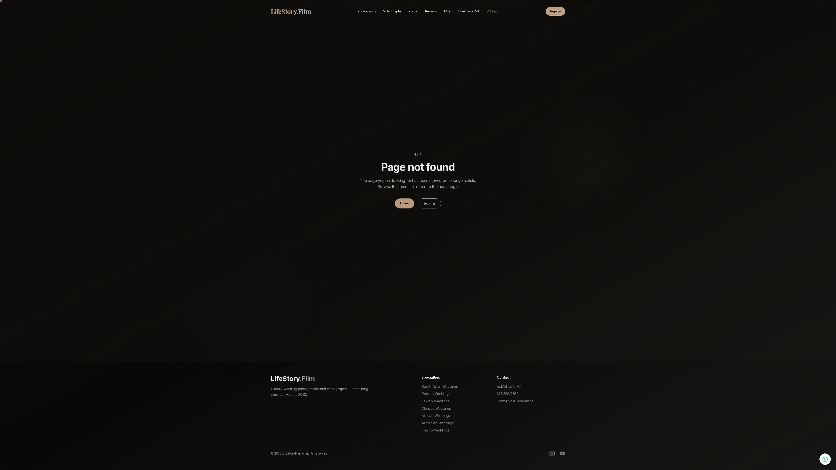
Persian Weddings (435, 393)
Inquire (555, 11)
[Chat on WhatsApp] (825, 459)
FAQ (447, 11)
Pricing (413, 11)
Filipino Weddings (435, 430)
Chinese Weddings (436, 408)
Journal (429, 203)
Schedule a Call (468, 11)
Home (404, 203)
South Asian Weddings (439, 386)
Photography (367, 11)
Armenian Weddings (437, 423)
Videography (392, 11)
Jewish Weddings (435, 401)
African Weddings (435, 415)
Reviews (431, 11)
